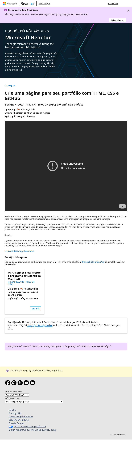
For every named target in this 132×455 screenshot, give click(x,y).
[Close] (128, 11)
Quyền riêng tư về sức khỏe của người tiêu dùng (32, 429)
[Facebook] (8, 383)
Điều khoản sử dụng (19, 419)
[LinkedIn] (33, 383)
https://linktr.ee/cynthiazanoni (19, 251)
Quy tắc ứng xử (16, 423)
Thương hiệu (15, 413)
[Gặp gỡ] (14, 383)
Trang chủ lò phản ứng (93, 261)
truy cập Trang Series (39, 325)
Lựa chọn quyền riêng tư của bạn (30, 426)
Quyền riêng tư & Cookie (21, 416)
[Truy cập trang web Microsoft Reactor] (28, 3)
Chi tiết (35, 308)
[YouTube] (27, 383)
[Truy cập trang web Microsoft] (10, 3)
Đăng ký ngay (117, 20)
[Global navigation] (122, 3)
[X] (21, 383)
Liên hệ (12, 410)
